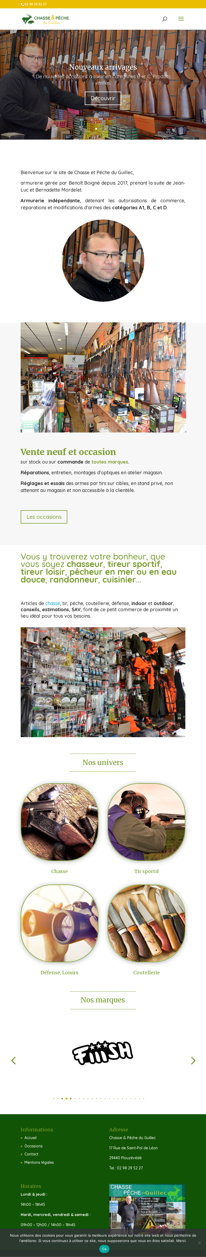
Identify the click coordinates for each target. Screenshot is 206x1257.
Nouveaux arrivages (103, 67)
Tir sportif (146, 871)
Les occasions (44, 516)
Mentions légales (39, 1162)
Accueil (30, 1137)
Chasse (59, 871)
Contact (31, 1154)
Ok (104, 1249)
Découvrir (103, 98)
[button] (49, 1098)
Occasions (33, 1146)
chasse (52, 603)
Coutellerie (146, 972)
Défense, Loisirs (59, 972)
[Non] (199, 1242)
